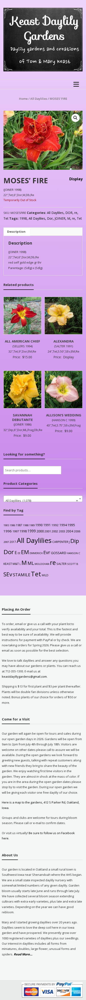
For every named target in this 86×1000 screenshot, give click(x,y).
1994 (63, 525)
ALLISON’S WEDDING (63, 415)
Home (23, 99)
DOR (68, 212)
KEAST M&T (11, 564)
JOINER (60, 218)
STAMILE (21, 574)
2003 (62, 531)
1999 (32, 531)
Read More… (23, 954)
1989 (32, 525)
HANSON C (73, 553)
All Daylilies (38, 99)
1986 (12, 525)
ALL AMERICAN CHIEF (22, 341)
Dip (74, 540)
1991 (47, 525)
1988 (25, 525)
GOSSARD (58, 552)
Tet (5, 218)
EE (19, 553)
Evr (46, 552)
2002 (55, 531)
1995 (71, 525)
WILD (45, 575)
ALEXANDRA (63, 341)
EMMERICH (36, 553)
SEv (7, 574)
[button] (75, 118)
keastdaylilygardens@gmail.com (24, 676)
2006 (77, 531)
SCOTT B (72, 564)
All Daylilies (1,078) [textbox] (42, 501)
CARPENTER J (61, 542)
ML (31, 563)
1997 (15, 531)
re (75, 212)
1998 (23, 218)
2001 (47, 531)
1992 (55, 525)
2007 (6, 542)
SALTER (61, 564)
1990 (39, 525)
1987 (19, 525)
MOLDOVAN (42, 564)
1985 (6, 525)
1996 (7, 531)
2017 (13, 542)
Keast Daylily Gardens (45, 28)
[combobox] (43, 499)
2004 (69, 531)
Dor (50, 218)
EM (25, 552)
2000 (40, 531)
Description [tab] (16, 231)
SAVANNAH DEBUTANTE (22, 417)
